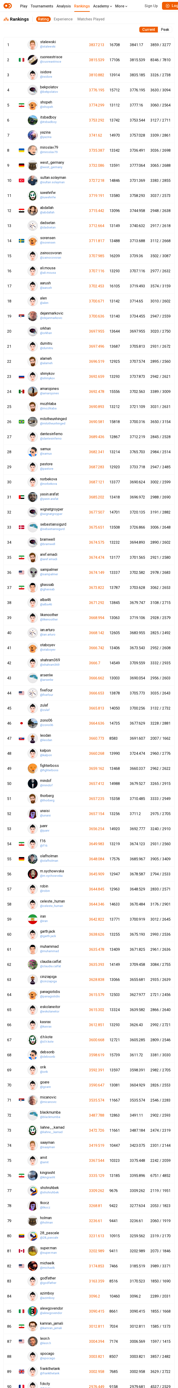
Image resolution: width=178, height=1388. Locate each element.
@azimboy (47, 1298)
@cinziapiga (48, 981)
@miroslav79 (48, 152)
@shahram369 (49, 664)
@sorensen (47, 242)
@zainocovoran (50, 257)
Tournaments (42, 6)
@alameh (46, 363)
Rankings (82, 6)
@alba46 (46, 604)
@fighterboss (49, 770)
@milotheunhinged (52, 423)
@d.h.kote (47, 1041)
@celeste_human (51, 906)
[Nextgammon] (8, 6)
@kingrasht (47, 1177)
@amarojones (49, 393)
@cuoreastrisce (50, 61)
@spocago (47, 1358)
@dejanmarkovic (51, 318)
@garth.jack (48, 936)
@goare (45, 1087)
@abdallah (47, 212)
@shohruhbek (49, 1192)
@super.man (48, 1252)
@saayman (47, 1147)
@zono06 (46, 725)
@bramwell (47, 544)
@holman (46, 1222)
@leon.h (45, 1343)
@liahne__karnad (51, 1132)
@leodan (46, 740)
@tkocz (45, 1207)
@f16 (43, 845)
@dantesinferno (51, 438)
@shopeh (46, 107)
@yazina (45, 137)
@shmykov (47, 378)
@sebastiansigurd (52, 529)
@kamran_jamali (51, 1328)
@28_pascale (49, 1237)
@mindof (46, 785)
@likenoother (49, 619)
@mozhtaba (48, 408)
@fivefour (46, 695)
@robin (45, 891)
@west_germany (51, 167)
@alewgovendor (51, 1313)
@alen (44, 303)
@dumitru (46, 348)
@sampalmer (49, 574)
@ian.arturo (47, 634)
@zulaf (45, 710)
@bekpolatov (49, 91)
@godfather (48, 1283)
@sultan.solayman (52, 182)
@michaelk (47, 1267)
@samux (46, 453)
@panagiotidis (50, 996)
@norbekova (48, 483)
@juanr (44, 830)
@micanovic (48, 1102)
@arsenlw (46, 679)
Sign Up (151, 6)
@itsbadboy (48, 122)
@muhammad (49, 951)
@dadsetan (48, 227)
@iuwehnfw (48, 197)
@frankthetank (49, 1373)
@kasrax (45, 1026)
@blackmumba (50, 1117)
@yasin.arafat (49, 499)
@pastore (46, 468)
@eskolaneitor (49, 1011)
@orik (44, 1071)
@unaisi (45, 815)
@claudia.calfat (50, 966)
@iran (44, 921)
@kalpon (46, 755)
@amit (44, 1162)
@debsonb (47, 1056)
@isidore (46, 76)
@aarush (46, 287)
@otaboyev (47, 649)
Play (23, 6)
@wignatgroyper (51, 514)
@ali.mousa (48, 272)
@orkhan (46, 333)
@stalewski (47, 46)
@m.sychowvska (51, 875)
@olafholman (49, 860)
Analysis (64, 6)
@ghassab (47, 589)
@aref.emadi (48, 559)
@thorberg (47, 800)
